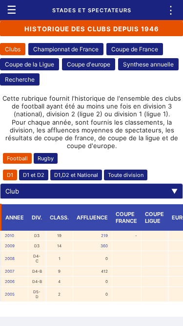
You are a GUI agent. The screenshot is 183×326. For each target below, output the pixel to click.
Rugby (46, 158)
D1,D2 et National (76, 175)
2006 (10, 281)
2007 (10, 271)
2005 (10, 294)
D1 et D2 (33, 175)
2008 (10, 258)
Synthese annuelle (148, 64)
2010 (9, 235)
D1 (10, 175)
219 (104, 235)
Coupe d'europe (88, 64)
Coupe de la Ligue (29, 64)
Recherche (20, 79)
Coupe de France (134, 49)
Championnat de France (66, 49)
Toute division (125, 175)
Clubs (12, 49)
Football (17, 158)
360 (104, 245)
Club (91, 191)
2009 (10, 245)
